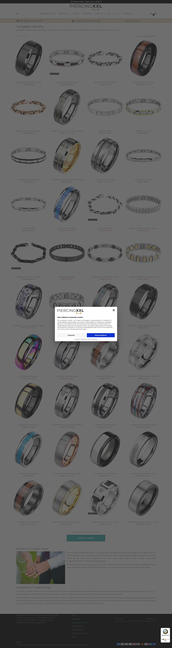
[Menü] (169, 629)
